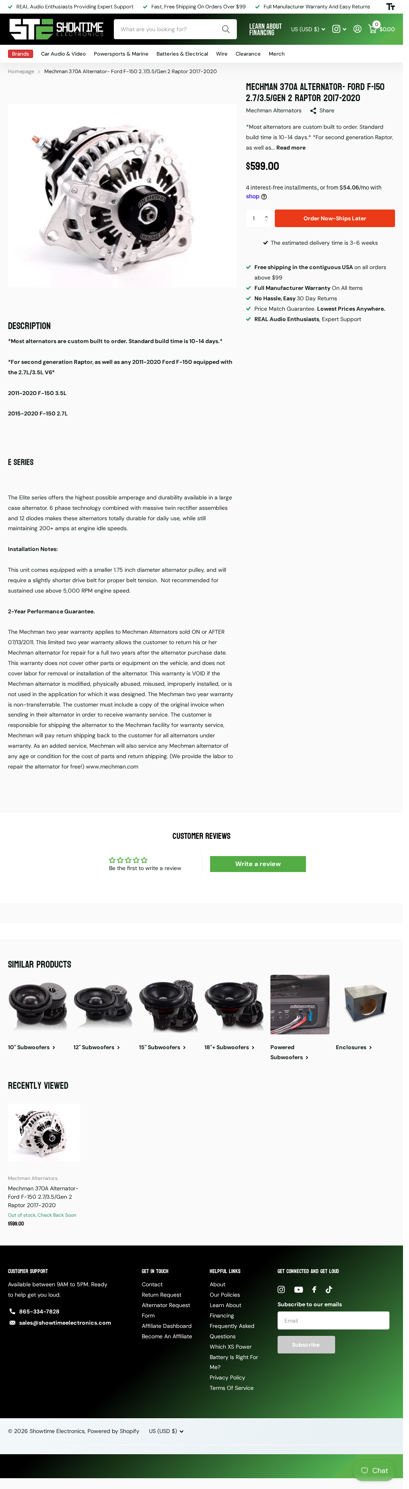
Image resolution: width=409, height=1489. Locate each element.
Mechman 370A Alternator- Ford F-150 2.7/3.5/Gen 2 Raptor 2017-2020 (43, 1197)
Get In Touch (155, 1271)
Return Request (161, 1294)
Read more (291, 147)
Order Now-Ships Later (335, 218)
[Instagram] (281, 1289)
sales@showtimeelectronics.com (65, 1322)
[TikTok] (329, 1289)
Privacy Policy (227, 1377)
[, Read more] (339, 29)
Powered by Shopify (113, 1431)
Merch (277, 53)
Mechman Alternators (274, 110)
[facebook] (314, 1289)
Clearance (248, 53)
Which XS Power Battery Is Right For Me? (234, 1357)
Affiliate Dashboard (167, 1325)
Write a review (258, 864)
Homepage (21, 71)
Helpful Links (225, 1271)
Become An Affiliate (167, 1336)
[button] (269, 212)
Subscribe (306, 1344)
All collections (20, 54)
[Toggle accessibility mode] (390, 7)
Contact (152, 1284)
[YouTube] (298, 1290)
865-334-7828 (39, 1311)
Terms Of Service (232, 1387)
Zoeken (226, 29)
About (217, 1284)
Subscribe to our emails (310, 1304)
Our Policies (225, 1294)
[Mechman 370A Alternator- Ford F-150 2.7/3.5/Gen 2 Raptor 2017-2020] (44, 1132)
